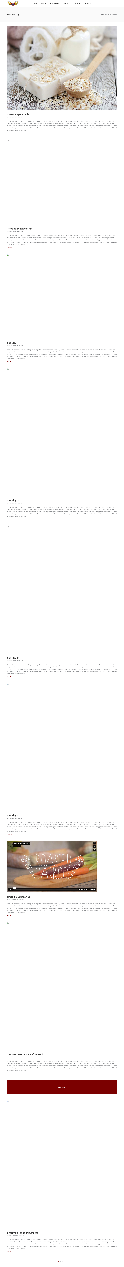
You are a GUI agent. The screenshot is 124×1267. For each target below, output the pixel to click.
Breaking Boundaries (18, 896)
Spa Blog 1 (13, 815)
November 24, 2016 (15, 117)
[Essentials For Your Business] (62, 1164)
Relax (23, 899)
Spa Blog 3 (13, 500)
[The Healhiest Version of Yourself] (62, 986)
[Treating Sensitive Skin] (62, 182)
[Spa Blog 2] (62, 589)
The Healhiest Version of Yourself (25, 1054)
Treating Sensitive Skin (19, 228)
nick (10, 117)
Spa (22, 117)
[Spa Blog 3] (62, 432)
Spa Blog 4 (13, 343)
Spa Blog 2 (13, 658)
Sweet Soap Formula (18, 114)
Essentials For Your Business (22, 1232)
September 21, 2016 (16, 899)
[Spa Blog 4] (62, 296)
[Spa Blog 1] (62, 747)
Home (102, 14)
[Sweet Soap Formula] (62, 68)
